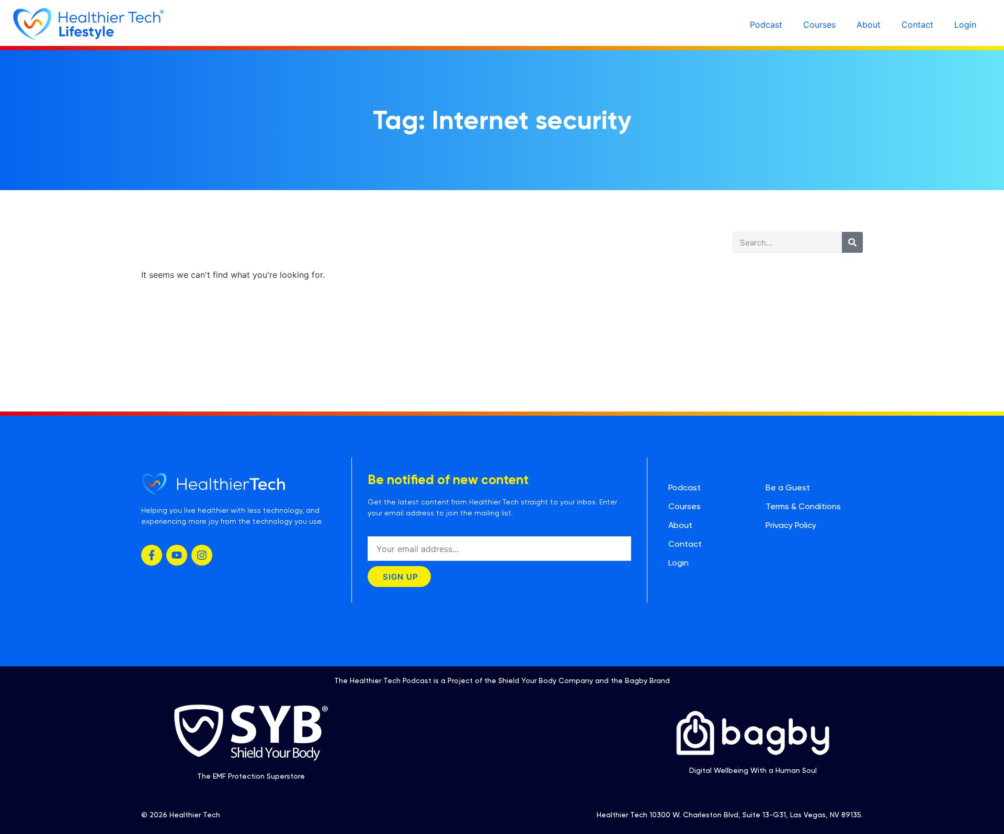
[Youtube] (176, 555)
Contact (917, 24)
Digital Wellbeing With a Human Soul (753, 770)
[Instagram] (201, 555)
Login (965, 24)
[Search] (852, 242)
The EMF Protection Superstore (251, 776)
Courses (819, 24)
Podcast (766, 24)
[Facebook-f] (151, 555)
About (869, 24)
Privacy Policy (791, 525)
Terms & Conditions (803, 506)
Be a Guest (788, 487)
